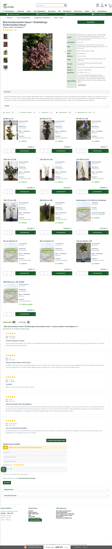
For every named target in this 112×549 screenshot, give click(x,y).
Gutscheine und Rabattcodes (64, 518)
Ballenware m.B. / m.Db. (86, 112)
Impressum (31, 516)
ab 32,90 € (91, 22)
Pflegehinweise (8, 489)
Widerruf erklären (35, 520)
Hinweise (66, 547)
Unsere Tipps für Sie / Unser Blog (65, 513)
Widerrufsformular (33, 513)
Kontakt (30, 511)
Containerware (64, 112)
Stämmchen (47, 112)
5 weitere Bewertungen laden (56, 440)
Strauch (9, 112)
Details (7, 106)
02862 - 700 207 (7, 513)
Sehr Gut (59, 547)
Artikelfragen (23, 322)
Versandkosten (52, 544)
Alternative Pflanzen (10, 495)
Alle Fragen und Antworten (63, 511)
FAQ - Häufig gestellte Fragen (64, 515)
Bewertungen (9, 322)
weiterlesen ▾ (82, 85)
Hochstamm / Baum (27, 112)
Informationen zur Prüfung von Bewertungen (16, 329)
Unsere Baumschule (61, 512)
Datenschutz (59, 516)
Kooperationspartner (34, 518)
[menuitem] (51, 4)
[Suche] (106, 5)
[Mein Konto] (102, 5)
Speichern (7, 482)
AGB (29, 515)
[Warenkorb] (109, 5)
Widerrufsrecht (32, 512)
